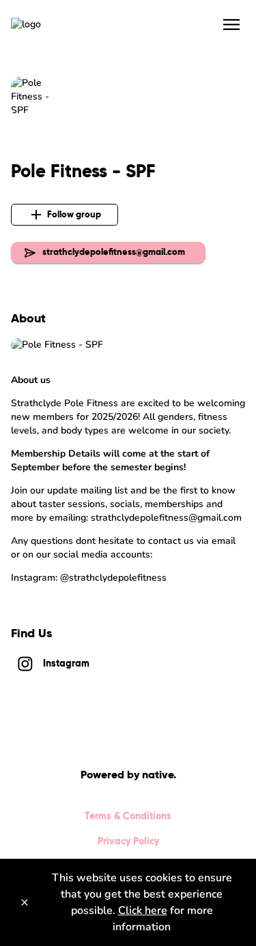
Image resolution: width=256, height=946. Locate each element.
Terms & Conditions (128, 816)
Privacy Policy (128, 841)
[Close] (24, 902)
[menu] (231, 24)
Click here (142, 910)
